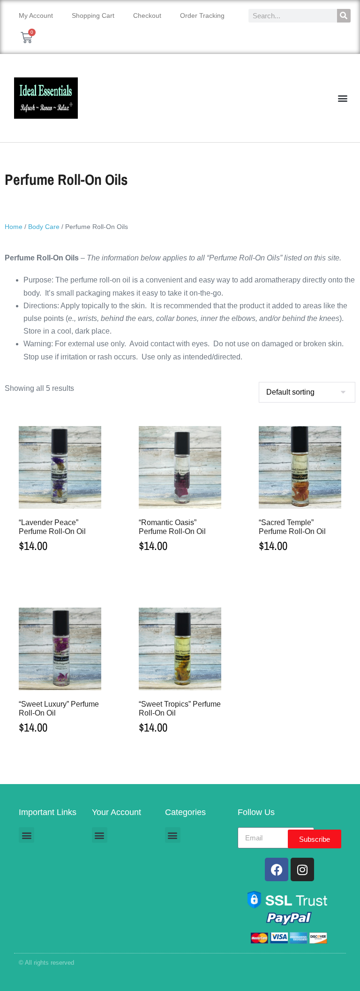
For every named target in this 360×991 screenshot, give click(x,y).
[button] (343, 98)
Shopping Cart (93, 15)
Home (13, 226)
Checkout (147, 15)
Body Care (44, 226)
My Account (36, 15)
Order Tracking (202, 15)
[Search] (344, 16)
